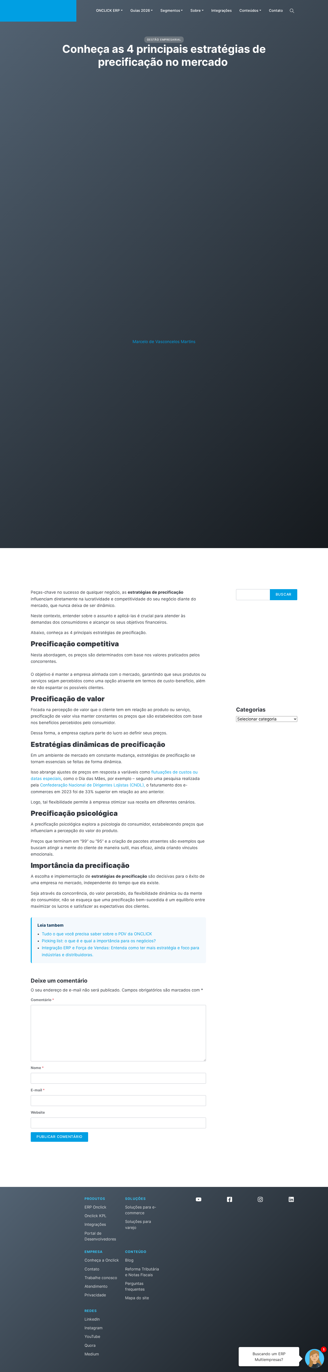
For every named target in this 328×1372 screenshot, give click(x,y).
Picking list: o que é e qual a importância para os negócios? (99, 940)
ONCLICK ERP (108, 10)
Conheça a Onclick (102, 1260)
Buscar (284, 594)
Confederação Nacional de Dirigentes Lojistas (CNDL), (92, 785)
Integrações (221, 10)
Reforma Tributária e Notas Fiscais (142, 1272)
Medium (92, 1354)
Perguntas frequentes (135, 1286)
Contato (276, 10)
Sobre (195, 10)
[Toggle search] (292, 11)
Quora (90, 1345)
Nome (37, 1068)
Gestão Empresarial (164, 39)
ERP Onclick (95, 1207)
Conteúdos (248, 10)
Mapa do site (137, 1297)
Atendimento (96, 1286)
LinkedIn (92, 1319)
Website (38, 1112)
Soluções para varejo (138, 1224)
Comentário (42, 1000)
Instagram (94, 1327)
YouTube (92, 1336)
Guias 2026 (140, 10)
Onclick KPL (95, 1215)
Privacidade (95, 1295)
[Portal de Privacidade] (245, 1227)
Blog (129, 1260)
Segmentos (170, 10)
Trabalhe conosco (101, 1277)
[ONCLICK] (38, 11)
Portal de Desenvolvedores (100, 1236)
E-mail (38, 1090)
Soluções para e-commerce (140, 1210)
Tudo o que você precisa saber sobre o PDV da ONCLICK (97, 933)
